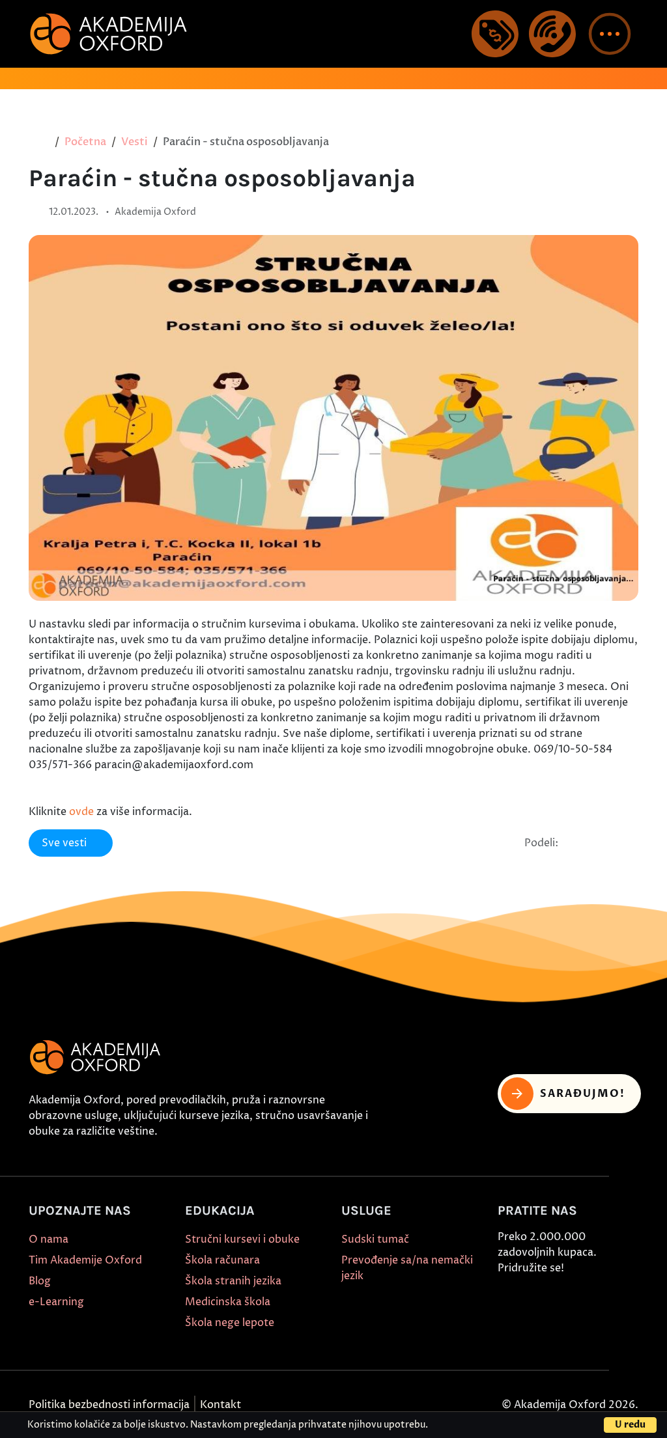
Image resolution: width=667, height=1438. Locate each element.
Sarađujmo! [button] (582, 1093)
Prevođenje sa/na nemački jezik (407, 1268)
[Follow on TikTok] (567, 1299)
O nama (48, 1239)
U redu (630, 1424)
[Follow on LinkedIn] (537, 1320)
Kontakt (220, 1405)
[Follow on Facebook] (507, 1299)
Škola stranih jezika (233, 1281)
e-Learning (56, 1302)
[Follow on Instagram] (537, 1299)
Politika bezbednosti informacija (109, 1405)
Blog (40, 1281)
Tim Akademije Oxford (85, 1260)
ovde (81, 812)
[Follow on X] (507, 1320)
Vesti (134, 142)
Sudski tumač (375, 1239)
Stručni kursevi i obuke (242, 1239)
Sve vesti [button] (64, 843)
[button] (609, 33)
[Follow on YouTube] (597, 1299)
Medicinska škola (227, 1302)
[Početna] (43, 142)
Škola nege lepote (229, 1323)
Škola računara (222, 1260)
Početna (85, 142)
